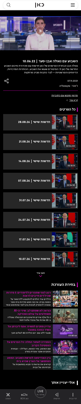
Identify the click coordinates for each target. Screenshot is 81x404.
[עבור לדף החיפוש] (8, 5)
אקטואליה (64, 86)
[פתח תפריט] (72, 5)
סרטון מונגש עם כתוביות (65, 95)
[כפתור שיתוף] (6, 80)
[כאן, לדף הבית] (39, 5)
